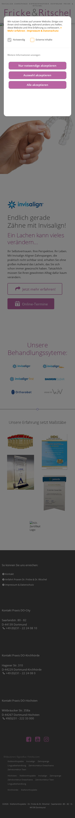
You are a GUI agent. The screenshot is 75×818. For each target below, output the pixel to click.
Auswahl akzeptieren (37, 75)
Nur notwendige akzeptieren (37, 66)
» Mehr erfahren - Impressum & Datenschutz (34, 29)
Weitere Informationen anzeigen (23, 54)
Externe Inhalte (44, 39)
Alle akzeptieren (37, 85)
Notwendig (19, 39)
